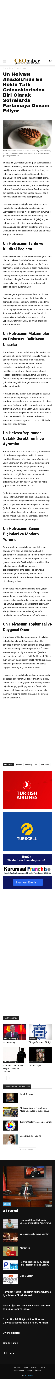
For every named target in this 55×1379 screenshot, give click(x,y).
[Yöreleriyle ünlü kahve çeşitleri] (10, 1238)
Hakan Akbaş (9, 1042)
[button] (51, 61)
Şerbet (19, 765)
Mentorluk (25, 1248)
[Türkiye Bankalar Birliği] (40, 1032)
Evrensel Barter (11, 1332)
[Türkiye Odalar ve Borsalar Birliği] (10, 1126)
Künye (29, 1370)
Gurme (7, 1204)
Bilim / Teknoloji (10, 1039)
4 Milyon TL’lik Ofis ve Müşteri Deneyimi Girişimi (13, 1068)
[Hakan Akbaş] (14, 1032)
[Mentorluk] (10, 1251)
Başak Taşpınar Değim (30, 1136)
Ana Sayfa (7, 68)
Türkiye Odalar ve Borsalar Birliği (36, 1122)
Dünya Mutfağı (20, 68)
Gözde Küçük (35, 1065)
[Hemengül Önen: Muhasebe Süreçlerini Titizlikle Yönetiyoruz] (10, 1224)
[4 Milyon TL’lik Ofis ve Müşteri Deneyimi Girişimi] (14, 1055)
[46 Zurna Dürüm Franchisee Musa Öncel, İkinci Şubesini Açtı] (10, 1112)
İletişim (38, 1370)
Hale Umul (8, 1353)
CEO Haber (28, 1375)
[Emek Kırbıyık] (10, 1098)
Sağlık (42, 1367)
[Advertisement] (27, 28)
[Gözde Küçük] (40, 1055)
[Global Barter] (10, 1279)
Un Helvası (45, 765)
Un (36, 765)
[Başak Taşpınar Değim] (10, 1139)
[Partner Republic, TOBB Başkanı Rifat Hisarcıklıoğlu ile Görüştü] (10, 1265)
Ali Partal (10, 1211)
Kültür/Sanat (19, 1370)
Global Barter (26, 1276)
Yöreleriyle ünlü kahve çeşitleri (34, 1234)
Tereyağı (28, 765)
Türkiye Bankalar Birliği (40, 1042)
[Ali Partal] (27, 1186)
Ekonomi (32, 1039)
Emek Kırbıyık (26, 1094)
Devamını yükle (26, 1149)
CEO (9, 1367)
